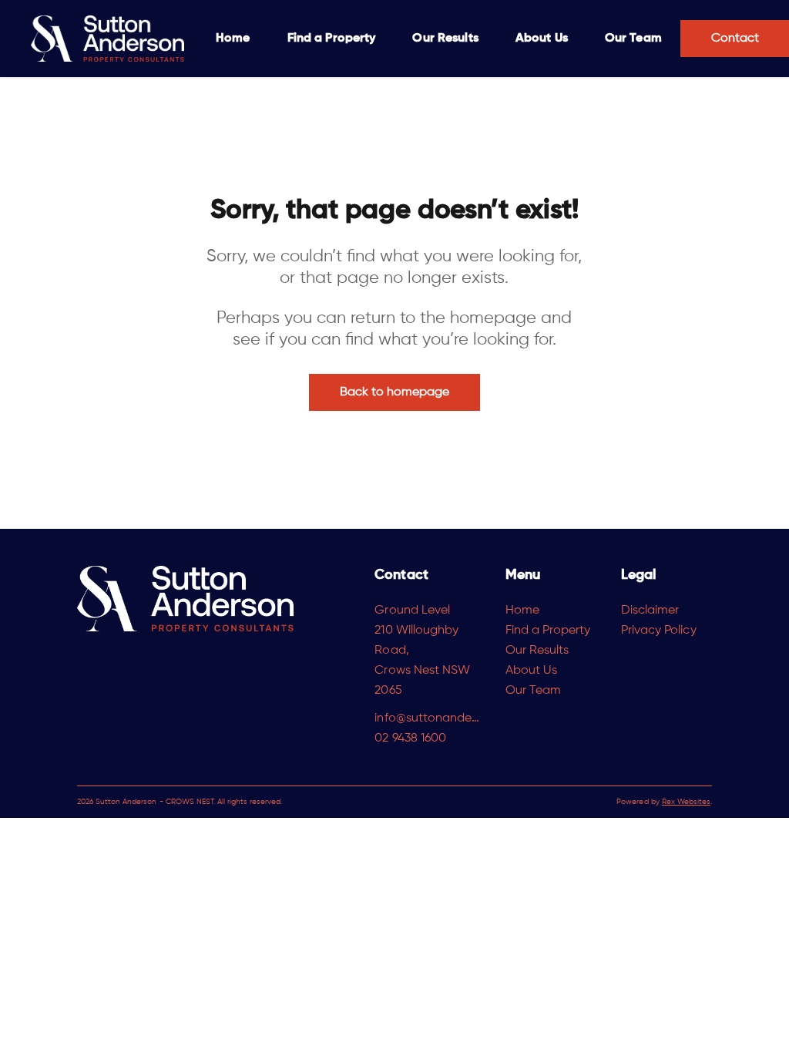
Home (233, 38)
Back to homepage (395, 392)
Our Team (633, 38)
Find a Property (331, 38)
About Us (541, 38)
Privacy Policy (659, 630)
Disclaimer (650, 610)
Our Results (445, 38)
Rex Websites (686, 802)
